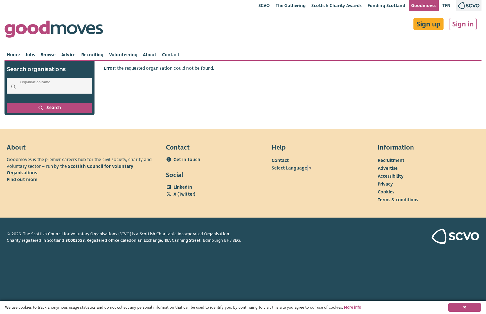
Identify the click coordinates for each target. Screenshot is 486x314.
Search (54, 107)
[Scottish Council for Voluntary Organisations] (441, 237)
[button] (13, 87)
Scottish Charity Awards (336, 5)
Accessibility (391, 176)
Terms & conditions (398, 200)
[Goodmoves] (53, 30)
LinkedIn (183, 187)
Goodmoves (423, 5)
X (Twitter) (184, 194)
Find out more (22, 179)
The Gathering (291, 5)
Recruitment (391, 160)
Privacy (385, 184)
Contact (280, 160)
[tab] (13, 54)
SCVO (264, 5)
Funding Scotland (387, 5)
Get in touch (187, 159)
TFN (446, 5)
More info (352, 307)
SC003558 (75, 240)
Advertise (388, 168)
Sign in (463, 24)
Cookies (386, 192)
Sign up (428, 24)
